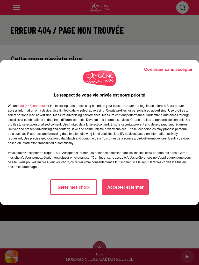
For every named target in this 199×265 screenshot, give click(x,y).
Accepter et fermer (125, 187)
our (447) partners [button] (32, 105)
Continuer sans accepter (168, 69)
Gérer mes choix (74, 187)
